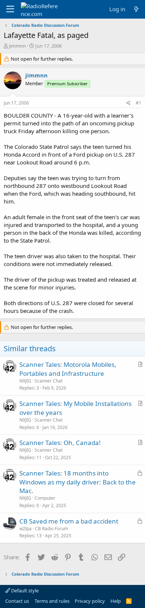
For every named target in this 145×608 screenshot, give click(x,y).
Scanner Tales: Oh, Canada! (60, 442)
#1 (138, 103)
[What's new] (136, 9)
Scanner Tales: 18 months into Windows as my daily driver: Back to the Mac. (77, 482)
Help (115, 601)
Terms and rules (52, 601)
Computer (45, 498)
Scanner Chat (48, 381)
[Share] (128, 103)
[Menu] (10, 9)
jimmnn (17, 45)
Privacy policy (90, 601)
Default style (24, 590)
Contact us (17, 601)
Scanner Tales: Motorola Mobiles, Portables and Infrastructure (67, 369)
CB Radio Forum (51, 528)
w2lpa (25, 528)
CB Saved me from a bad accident (68, 521)
